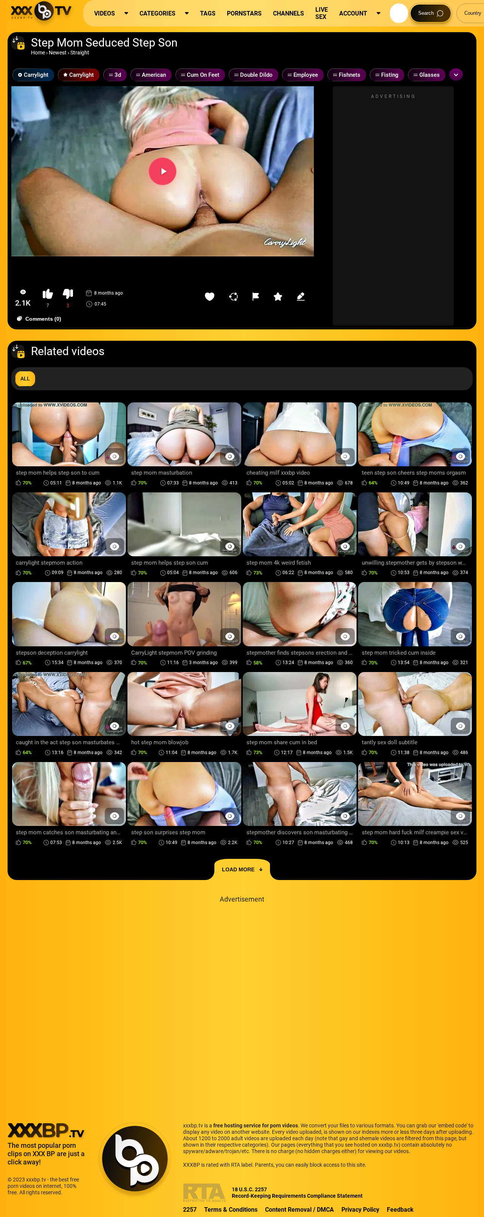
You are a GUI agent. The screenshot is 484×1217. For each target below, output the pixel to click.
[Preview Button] (114, 456)
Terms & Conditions (231, 1209)
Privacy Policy (360, 1209)
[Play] (162, 171)
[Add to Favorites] (211, 296)
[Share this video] (235, 296)
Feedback (400, 1209)
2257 (190, 1209)
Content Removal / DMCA (299, 1209)
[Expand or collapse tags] (456, 74)
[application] (162, 171)
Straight (79, 53)
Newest (58, 53)
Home (38, 53)
